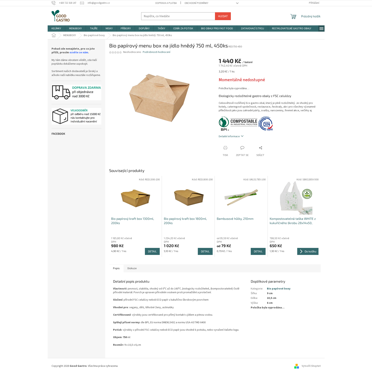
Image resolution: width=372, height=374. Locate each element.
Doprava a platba (166, 3)
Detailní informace (229, 136)
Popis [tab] (116, 268)
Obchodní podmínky (196, 3)
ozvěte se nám (79, 52)
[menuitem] (56, 28)
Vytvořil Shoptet (311, 366)
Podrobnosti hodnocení (156, 52)
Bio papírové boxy (278, 289)
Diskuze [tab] (132, 268)
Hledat (223, 16)
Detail (152, 251)
